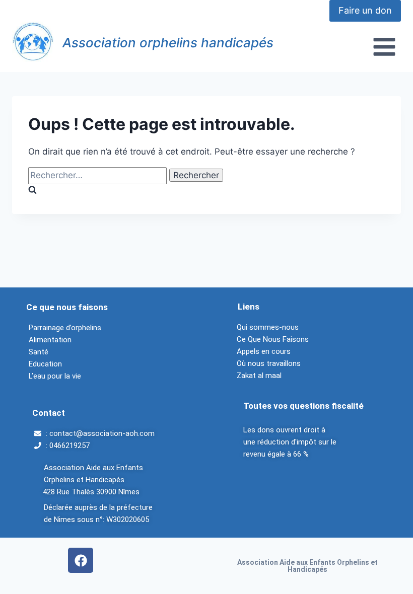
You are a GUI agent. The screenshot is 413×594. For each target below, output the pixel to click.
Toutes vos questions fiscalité (303, 406)
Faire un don (365, 10)
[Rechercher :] (98, 175)
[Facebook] (80, 560)
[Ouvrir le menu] (384, 47)
